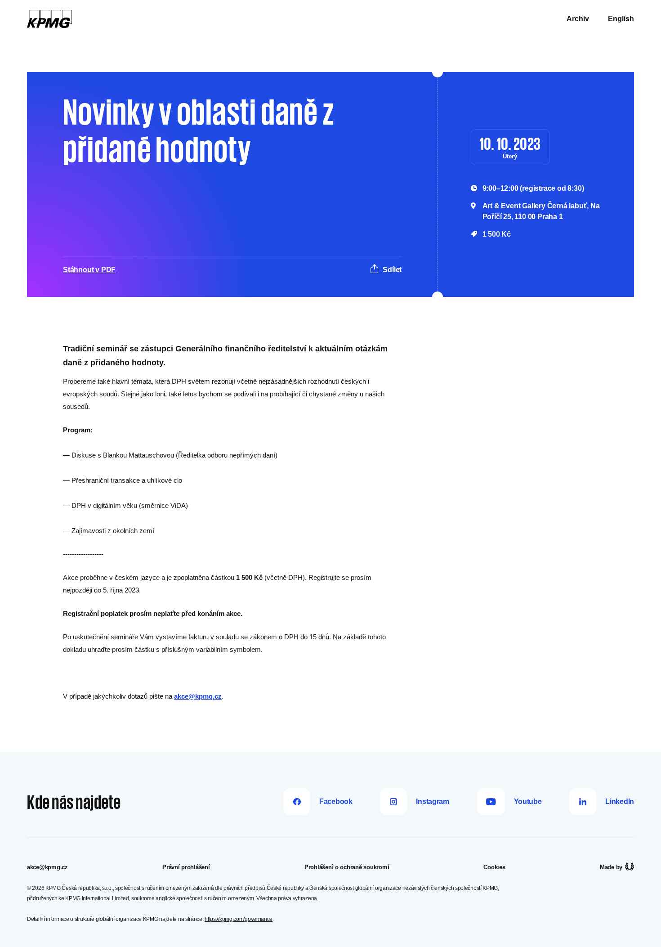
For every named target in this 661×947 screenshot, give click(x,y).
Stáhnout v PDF (89, 270)
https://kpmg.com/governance (238, 919)
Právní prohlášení (186, 867)
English (621, 18)
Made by (611, 867)
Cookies (494, 867)
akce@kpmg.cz (198, 696)
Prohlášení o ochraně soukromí (346, 867)
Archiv (578, 18)
